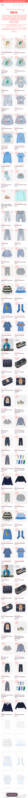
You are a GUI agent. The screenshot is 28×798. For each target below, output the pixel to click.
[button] (14, 31)
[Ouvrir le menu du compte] (19, 4)
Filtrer (4, 36)
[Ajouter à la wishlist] (11, 39)
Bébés (15, 16)
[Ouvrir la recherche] (13, 4)
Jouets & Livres (22, 16)
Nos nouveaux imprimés (20, 18)
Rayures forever (14, 21)
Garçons (9, 16)
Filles (4, 16)
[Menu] (25, 4)
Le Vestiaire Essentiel (7, 18)
